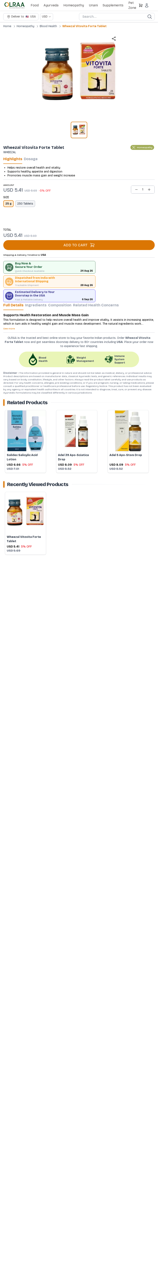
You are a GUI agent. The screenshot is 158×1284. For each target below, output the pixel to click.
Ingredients (35, 305)
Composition (59, 305)
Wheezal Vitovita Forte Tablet (84, 26)
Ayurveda (51, 5)
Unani (93, 5)
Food (35, 5)
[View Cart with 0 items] (141, 5)
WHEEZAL (9, 152)
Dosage (31, 159)
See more (9, 328)
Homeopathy (73, 5)
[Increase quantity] (149, 189)
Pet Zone (132, 5)
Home (7, 26)
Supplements (113, 5)
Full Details (13, 305)
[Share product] (113, 39)
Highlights (12, 159)
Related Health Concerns (96, 305)
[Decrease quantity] (136, 189)
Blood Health (48, 26)
